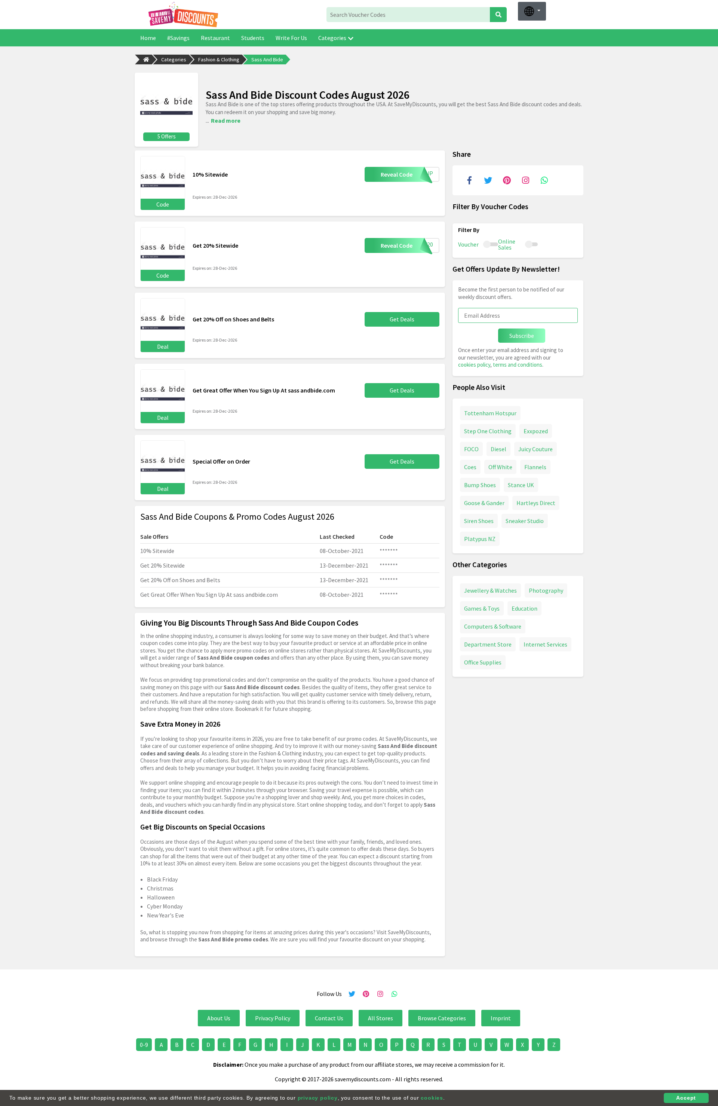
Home (148, 38)
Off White (500, 466)
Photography (546, 590)
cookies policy (474, 364)
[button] (532, 11)
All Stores (380, 1018)
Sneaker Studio (525, 520)
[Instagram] (525, 180)
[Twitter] (488, 180)
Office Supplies (482, 662)
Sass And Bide (267, 59)
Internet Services (545, 644)
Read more (225, 120)
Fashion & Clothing (218, 59)
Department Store (488, 644)
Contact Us (329, 1018)
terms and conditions (517, 364)
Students (252, 38)
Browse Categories (442, 1018)
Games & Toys (482, 608)
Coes (470, 466)
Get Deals (402, 319)
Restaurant (215, 38)
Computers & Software (492, 626)
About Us (218, 1018)
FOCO (471, 448)
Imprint (501, 1018)
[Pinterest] (506, 180)
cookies (432, 1098)
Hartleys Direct (535, 502)
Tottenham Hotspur (490, 412)
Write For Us (291, 38)
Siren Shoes (479, 520)
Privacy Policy (272, 1018)
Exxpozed (536, 430)
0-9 (144, 1044)
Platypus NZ (479, 538)
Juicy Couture (535, 448)
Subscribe (521, 335)
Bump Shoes (480, 484)
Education (524, 608)
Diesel (498, 448)
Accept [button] (686, 1098)
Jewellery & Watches (490, 590)
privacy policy (318, 1098)
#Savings (178, 38)
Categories (332, 38)
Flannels (535, 466)
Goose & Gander (484, 502)
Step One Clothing (488, 430)
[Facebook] (469, 180)
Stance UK (521, 484)
